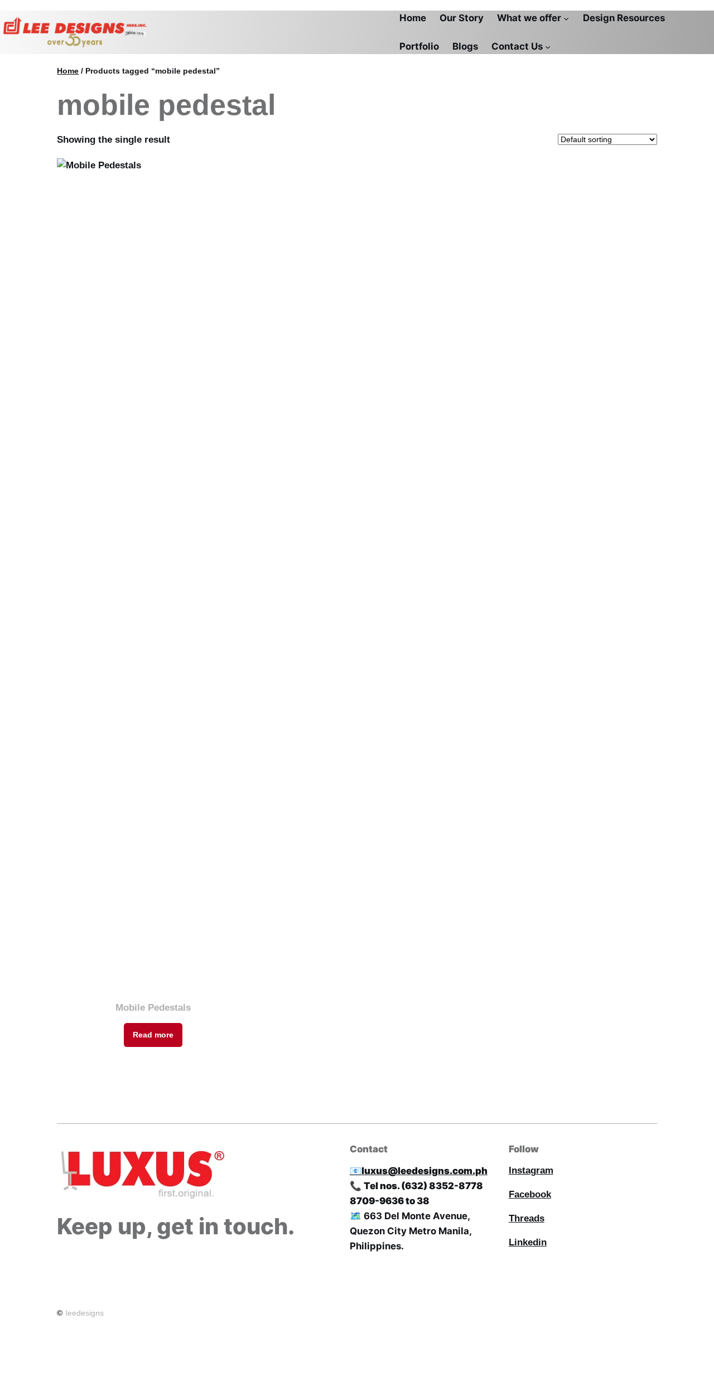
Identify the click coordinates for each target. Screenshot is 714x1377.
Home (68, 70)
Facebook (530, 1194)
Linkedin (528, 1242)
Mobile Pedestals (153, 1007)
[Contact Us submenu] (548, 46)
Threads (526, 1218)
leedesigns (85, 1312)
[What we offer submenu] (566, 18)
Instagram (531, 1170)
